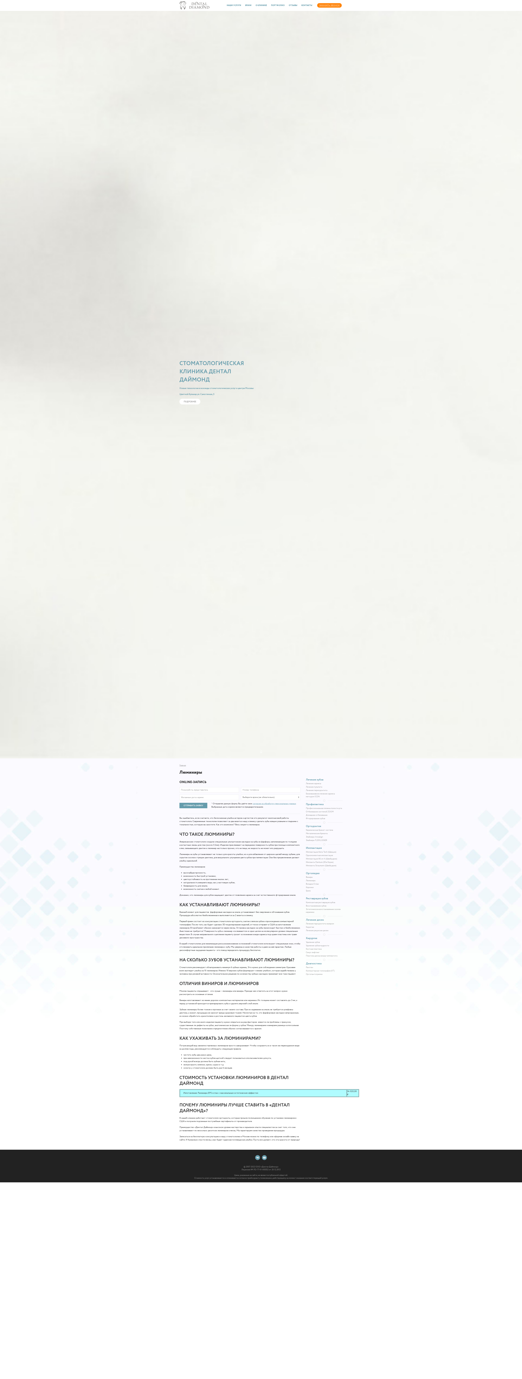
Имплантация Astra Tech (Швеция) (321, 852)
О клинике (261, 5)
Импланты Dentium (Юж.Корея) (320, 862)
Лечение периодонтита (316, 790)
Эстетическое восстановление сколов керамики (323, 911)
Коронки (310, 887)
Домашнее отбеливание (316, 815)
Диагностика (313, 964)
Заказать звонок (329, 5)
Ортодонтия (313, 826)
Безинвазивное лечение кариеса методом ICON (320, 795)
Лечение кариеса (313, 783)
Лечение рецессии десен (317, 930)
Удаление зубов (313, 942)
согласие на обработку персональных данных (274, 803)
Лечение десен (315, 920)
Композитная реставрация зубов (320, 902)
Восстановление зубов (316, 906)
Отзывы (293, 5)
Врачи (248, 5)
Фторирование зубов (315, 818)
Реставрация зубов (317, 899)
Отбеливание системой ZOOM (320, 811)
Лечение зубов (314, 780)
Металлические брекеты (317, 833)
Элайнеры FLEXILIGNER (316, 840)
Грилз (308, 890)
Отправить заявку (193, 805)
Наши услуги (234, 5)
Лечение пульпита (314, 787)
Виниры (309, 877)
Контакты (306, 5)
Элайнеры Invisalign (314, 837)
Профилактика (315, 804)
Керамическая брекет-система (319, 830)
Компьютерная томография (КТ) (320, 971)
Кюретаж (310, 927)
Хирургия (311, 938)
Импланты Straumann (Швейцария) (321, 865)
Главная (182, 765)
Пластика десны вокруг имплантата (321, 956)
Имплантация (314, 848)
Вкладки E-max (312, 884)
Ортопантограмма (314, 974)
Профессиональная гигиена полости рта (324, 808)
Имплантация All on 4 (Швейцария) (321, 859)
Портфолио (278, 5)
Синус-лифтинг (312, 952)
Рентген (309, 967)
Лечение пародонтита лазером (320, 923)
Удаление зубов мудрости (317, 945)
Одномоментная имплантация (319, 855)
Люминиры (311, 880)
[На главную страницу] (194, 5)
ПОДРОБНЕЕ (190, 401)
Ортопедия (312, 873)
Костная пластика (314, 949)
